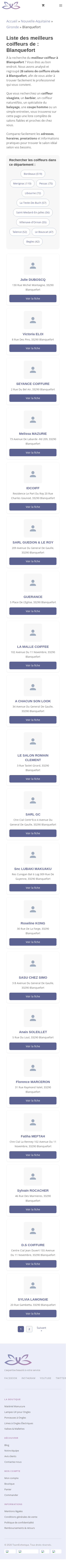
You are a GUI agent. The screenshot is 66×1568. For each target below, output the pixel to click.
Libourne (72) (33, 193)
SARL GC (33, 814)
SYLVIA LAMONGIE (33, 1299)
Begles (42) (32, 241)
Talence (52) (20, 232)
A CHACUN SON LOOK (33, 701)
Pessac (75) (46, 183)
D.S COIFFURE (33, 1245)
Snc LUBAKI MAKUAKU (33, 869)
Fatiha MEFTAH (33, 1136)
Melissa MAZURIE (33, 434)
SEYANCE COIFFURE (33, 384)
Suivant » (41, 1329)
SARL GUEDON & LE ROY (33, 542)
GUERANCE (33, 597)
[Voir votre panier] (43, 5)
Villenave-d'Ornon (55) (32, 222)
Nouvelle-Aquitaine (35, 21)
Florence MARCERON (33, 1082)
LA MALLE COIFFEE (33, 647)
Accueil (11, 21)
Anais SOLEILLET (33, 1032)
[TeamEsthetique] (11, 5)
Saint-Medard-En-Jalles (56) (33, 212)
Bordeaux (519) (33, 174)
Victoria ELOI (33, 334)
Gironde (12, 27)
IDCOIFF (32, 488)
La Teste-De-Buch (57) (33, 202)
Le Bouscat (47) (44, 232)
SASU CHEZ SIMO (33, 977)
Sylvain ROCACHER (33, 1190)
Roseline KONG (33, 923)
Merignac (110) (22, 183)
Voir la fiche (33, 298)
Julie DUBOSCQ (33, 279)
